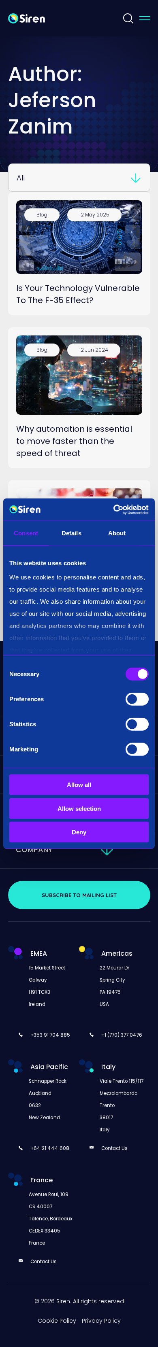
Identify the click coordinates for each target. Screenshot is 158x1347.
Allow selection (79, 808)
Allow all (79, 784)
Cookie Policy (57, 1321)
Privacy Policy (101, 1321)
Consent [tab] (26, 533)
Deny (79, 832)
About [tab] (117, 533)
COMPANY (34, 849)
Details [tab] (71, 533)
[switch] (137, 699)
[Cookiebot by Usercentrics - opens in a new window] (114, 509)
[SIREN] (26, 18)
